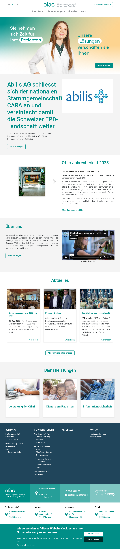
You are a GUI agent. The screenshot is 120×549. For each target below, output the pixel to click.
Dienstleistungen (55, 11)
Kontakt (84, 11)
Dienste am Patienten (42, 446)
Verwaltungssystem (41, 471)
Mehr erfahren (104, 65)
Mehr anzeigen (16, 146)
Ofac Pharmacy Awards (14, 444)
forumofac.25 (13, 440)
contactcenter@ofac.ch (78, 495)
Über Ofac (36, 11)
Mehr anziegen (14, 255)
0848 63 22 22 (74, 491)
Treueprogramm (42, 455)
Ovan (38, 467)
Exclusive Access (101, 4)
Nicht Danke (93, 539)
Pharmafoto (38, 474)
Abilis (38, 449)
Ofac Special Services (44, 452)
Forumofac (10, 437)
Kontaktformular (96, 437)
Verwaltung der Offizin (42, 434)
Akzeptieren (93, 534)
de (13, 4)
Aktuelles (72, 11)
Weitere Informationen (26, 545)
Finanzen (39, 440)
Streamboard (41, 442)
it (17, 4)
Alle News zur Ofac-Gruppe (60, 353)
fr (9, 4)
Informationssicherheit (42, 459)
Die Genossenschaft (13, 434)
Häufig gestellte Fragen (98, 434)
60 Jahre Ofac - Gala (13, 452)
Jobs (7, 449)
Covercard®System (43, 465)
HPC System (40, 462)
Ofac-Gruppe (10, 446)
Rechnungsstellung (43, 437)
